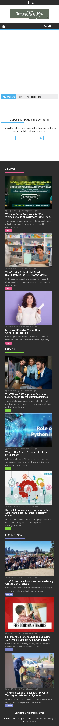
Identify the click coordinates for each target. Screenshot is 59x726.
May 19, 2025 (12, 448)
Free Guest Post (26, 268)
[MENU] (56, 26)
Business (9, 594)
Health (8, 230)
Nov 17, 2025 (12, 326)
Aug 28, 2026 (12, 211)
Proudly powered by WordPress (18, 718)
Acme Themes (29, 721)
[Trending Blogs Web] (4, 25)
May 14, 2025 (12, 506)
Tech (8, 410)
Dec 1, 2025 (12, 268)
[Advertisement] (29, 61)
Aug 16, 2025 (12, 633)
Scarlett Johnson (27, 211)
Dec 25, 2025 (12, 577)
